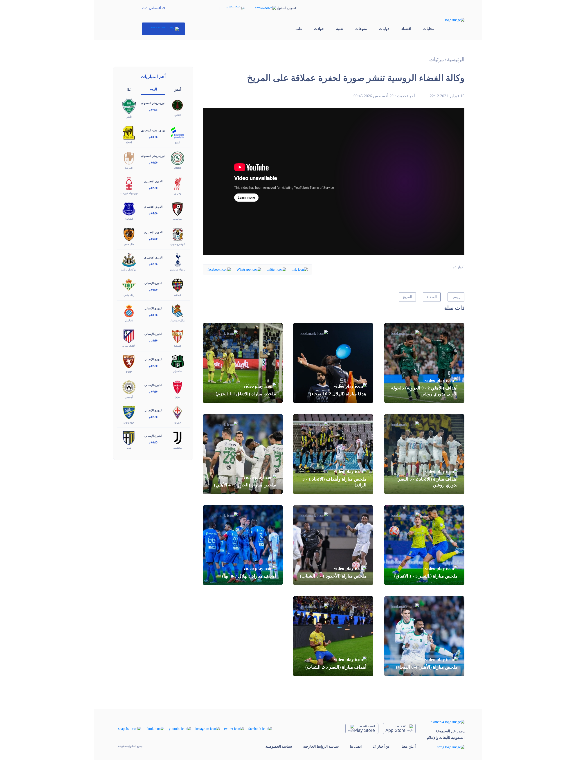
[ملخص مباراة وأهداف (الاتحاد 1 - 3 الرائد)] (333, 454)
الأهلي (129, 116)
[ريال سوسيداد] (177, 310)
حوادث (319, 29)
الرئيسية (455, 59)
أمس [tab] (177, 89)
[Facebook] (219, 269)
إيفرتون (129, 218)
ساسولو (177, 371)
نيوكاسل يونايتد (128, 269)
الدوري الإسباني (153, 283)
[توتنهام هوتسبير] (177, 259)
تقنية (339, 29)
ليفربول (177, 193)
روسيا (456, 297)
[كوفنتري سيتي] (177, 234)
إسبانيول (129, 320)
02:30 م (153, 188)
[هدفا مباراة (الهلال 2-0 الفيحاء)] (333, 363)
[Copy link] (300, 269)
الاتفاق (177, 167)
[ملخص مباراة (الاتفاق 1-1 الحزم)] (243, 363)
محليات (428, 29)
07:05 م (153, 109)
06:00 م (153, 289)
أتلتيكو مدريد (128, 345)
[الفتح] (177, 132)
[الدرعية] (129, 158)
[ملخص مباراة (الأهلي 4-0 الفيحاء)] (424, 636)
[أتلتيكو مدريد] (129, 336)
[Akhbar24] (445, 722)
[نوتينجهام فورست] (129, 183)
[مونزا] (177, 387)
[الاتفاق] (177, 158)
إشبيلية (177, 345)
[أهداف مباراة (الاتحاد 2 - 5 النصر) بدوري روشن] (424, 454)
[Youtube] (180, 728)
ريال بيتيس (129, 295)
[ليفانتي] (177, 285)
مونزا (177, 397)
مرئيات (436, 59)
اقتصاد (406, 29)
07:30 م (153, 264)
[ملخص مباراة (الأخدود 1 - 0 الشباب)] (333, 545)
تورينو (129, 371)
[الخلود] (177, 105)
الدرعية (129, 167)
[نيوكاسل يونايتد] (129, 259)
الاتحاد (129, 142)
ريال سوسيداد (177, 320)
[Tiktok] (155, 728)
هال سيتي (129, 244)
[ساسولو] (177, 361)
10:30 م (153, 340)
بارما (129, 447)
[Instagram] (207, 728)
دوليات (384, 29)
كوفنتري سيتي (177, 244)
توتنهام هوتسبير (177, 269)
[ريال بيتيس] (129, 285)
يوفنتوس (177, 447)
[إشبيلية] (177, 336)
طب (298, 29)
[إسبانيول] (129, 310)
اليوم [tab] (153, 89)
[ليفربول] (177, 183)
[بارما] (129, 437)
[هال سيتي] (129, 234)
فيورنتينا (177, 422)
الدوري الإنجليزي (153, 181)
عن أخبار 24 (381, 746)
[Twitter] (276, 269)
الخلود (177, 115)
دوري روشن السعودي (153, 103)
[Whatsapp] (248, 269)
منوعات (361, 29)
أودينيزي (129, 397)
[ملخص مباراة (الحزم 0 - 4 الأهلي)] (243, 454)
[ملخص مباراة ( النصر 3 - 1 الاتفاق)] (424, 545)
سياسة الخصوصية (278, 746)
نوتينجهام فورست (129, 193)
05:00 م (153, 213)
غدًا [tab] (129, 89)
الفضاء (432, 297)
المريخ (407, 297)
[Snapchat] (129, 728)
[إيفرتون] (129, 209)
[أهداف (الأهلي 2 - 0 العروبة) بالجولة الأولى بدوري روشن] (424, 363)
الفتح (177, 142)
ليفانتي (177, 295)
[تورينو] (129, 361)
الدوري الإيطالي (153, 359)
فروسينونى (128, 422)
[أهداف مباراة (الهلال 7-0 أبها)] (243, 545)
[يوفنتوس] (177, 437)
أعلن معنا (409, 746)
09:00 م (153, 137)
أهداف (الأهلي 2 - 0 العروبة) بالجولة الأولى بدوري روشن (424, 390)
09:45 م (153, 442)
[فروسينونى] (129, 412)
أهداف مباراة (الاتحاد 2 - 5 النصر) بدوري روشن (427, 482)
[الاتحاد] (129, 132)
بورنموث (177, 218)
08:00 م (153, 315)
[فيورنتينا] (177, 412)
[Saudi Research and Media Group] (445, 747)
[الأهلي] (129, 106)
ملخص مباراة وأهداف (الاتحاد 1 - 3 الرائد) (334, 482)
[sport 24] (163, 29)
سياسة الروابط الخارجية (321, 746)
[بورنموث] (177, 209)
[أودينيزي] (129, 387)
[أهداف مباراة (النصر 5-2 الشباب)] (333, 636)
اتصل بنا (356, 746)
